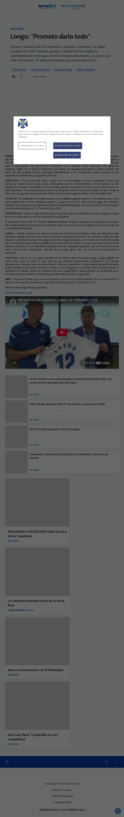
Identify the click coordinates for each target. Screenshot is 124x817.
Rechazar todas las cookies (67, 146)
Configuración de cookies (32, 146)
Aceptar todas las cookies (67, 155)
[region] (62, 140)
